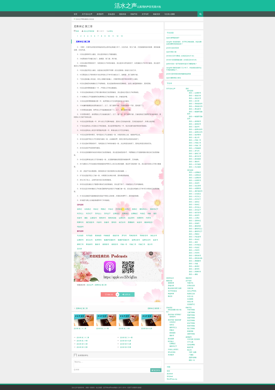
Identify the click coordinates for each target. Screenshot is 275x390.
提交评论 (156, 370)
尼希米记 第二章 (82, 308)
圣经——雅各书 (194, 161)
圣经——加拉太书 (195, 98)
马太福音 (80, 235)
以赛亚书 (93, 218)
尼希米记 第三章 (83, 26)
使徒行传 (116, 235)
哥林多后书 (144, 235)
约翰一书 (124, 244)
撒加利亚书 (148, 222)
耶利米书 (102, 218)
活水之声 (90, 285)
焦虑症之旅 (191, 293)
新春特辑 (190, 331)
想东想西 (171, 339)
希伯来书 (89, 244)
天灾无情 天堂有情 (193, 339)
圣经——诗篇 (193, 263)
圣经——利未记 (194, 204)
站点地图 (99, 387)
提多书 (155, 240)
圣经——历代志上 (195, 207)
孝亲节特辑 (191, 326)
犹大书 (150, 244)
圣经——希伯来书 (195, 109)
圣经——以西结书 (195, 177)
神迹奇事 (171, 293)
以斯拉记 (116, 213)
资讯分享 (190, 301)
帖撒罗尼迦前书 (110, 240)
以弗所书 (80, 240)
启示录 (79, 248)
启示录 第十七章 (125, 344)
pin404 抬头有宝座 (172, 48)
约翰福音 (107, 235)
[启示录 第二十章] (129, 320)
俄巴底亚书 (90, 222)
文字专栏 (145, 14)
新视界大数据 (136, 387)
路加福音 (98, 235)
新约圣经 (190, 91)
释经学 (170, 296)
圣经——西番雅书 (195, 261)
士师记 (127, 209)
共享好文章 (191, 285)
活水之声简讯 (191, 291)
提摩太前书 (136, 240)
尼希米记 (125, 213)
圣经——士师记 (194, 218)
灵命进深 (111, 14)
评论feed (170, 376)
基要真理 (171, 283)
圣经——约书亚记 (195, 245)
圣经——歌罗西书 (195, 135)
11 (113, 36)
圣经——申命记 (194, 239)
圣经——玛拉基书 (195, 237)
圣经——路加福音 (195, 159)
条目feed (170, 374)
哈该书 (139, 222)
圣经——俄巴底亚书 (195, 191)
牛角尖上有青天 (173, 349)
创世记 (79, 209)
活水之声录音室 (89, 31)
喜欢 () (110, 294)
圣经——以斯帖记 (195, 172)
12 (117, 36)
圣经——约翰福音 (195, 148)
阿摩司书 (80, 222)
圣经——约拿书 (194, 250)
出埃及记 (87, 209)
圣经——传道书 (194, 183)
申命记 (111, 209)
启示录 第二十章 (82, 341)
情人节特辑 (191, 328)
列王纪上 (80, 213)
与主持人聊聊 (169, 14)
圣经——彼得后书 (195, 124)
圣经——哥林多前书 (195, 103)
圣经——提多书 (194, 126)
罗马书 (124, 235)
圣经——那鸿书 (194, 269)
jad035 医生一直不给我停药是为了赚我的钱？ (181, 64)
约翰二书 (133, 244)
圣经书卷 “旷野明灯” (174, 314)
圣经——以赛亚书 (195, 180)
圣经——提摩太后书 (195, 132)
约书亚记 (119, 209)
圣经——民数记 (194, 234)
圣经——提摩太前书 (195, 129)
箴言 (155, 213)
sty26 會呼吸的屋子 (172, 38)
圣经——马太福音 (195, 167)
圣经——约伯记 (194, 247)
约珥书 (148, 218)
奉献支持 (156, 14)
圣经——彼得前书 (195, 121)
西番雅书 (131, 222)
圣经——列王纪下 (195, 199)
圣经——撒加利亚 (195, 226)
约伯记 (142, 213)
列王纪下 (89, 213)
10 (109, 36)
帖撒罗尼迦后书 (123, 240)
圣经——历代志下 (195, 210)
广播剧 (191, 355)
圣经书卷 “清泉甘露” (174, 320)
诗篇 (149, 213)
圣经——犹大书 (194, 137)
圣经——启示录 (194, 101)
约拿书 (99, 222)
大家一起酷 (192, 352)
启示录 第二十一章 (126, 337)
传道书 (79, 218)
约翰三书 (142, 244)
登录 (168, 371)
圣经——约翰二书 (195, 145)
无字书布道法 (172, 291)
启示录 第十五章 (125, 347)
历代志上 (98, 213)
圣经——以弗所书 (195, 93)
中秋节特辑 (191, 310)
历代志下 (107, 213)
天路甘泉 (190, 288)
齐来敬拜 (171, 355)
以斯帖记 (134, 213)
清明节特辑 (191, 334)
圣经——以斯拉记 (195, 175)
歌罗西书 (98, 240)
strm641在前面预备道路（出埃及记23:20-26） (182, 60)
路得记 (134, 209)
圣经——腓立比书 (195, 156)
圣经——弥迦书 (194, 223)
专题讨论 (190, 283)
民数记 (103, 209)
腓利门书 (80, 244)
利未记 (96, 209)
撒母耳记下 (154, 209)
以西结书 (122, 218)
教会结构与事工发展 (174, 288)
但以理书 (131, 218)
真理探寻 (100, 14)
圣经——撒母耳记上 (195, 228)
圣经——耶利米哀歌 (195, 258)
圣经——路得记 (194, 266)
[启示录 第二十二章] (84, 320)
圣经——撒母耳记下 (195, 231)
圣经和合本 (170, 278)
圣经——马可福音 (195, 164)
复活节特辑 (191, 320)
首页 (75, 14)
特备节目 (134, 14)
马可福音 (89, 235)
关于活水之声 (87, 14)
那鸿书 (114, 222)
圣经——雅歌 (193, 274)
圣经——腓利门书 (195, 153)
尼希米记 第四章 (153, 308)
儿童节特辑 (191, 312)
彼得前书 (105, 244)
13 (121, 36)
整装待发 (122, 14)
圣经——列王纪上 (195, 196)
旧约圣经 (190, 170)
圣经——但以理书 (195, 186)
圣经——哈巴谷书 (195, 212)
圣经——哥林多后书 (195, 106)
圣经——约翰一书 (195, 140)
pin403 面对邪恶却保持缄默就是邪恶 (178, 74)
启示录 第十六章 (82, 347)
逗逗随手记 (191, 304)
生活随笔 (190, 299)
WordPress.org (172, 379)
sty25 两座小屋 (171, 52)
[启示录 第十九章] (151, 320)
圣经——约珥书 (194, 253)
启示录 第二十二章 (83, 337)
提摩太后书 (146, 240)
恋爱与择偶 (192, 357)
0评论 (111, 31)
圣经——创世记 (194, 202)
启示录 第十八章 (82, 344)
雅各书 (97, 244)
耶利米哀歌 (112, 218)
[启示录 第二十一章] (106, 320)
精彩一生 (192, 360)
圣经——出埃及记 (195, 194)
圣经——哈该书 (194, 215)
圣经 (77, 31)
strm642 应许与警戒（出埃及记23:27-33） (180, 56)
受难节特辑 (191, 315)
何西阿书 (140, 218)
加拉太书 (153, 235)
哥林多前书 (133, 235)
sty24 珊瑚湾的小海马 (173, 78)
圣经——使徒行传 (195, 95)
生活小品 (190, 296)
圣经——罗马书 (194, 151)
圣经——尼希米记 (195, 220)
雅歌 (86, 218)
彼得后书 (115, 244)
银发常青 (190, 347)
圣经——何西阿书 (195, 188)
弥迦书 (106, 222)
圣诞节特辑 (191, 318)
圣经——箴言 (193, 242)
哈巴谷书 (122, 222)
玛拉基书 (80, 226)
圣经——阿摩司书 (195, 271)
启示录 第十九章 (125, 341)
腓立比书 (89, 240)
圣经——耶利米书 (195, 255)
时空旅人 (171, 341)
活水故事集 (191, 344)
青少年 (189, 350)
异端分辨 (171, 285)
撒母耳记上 (144, 209)
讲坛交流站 (171, 352)
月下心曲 (190, 342)
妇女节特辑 (191, 323)
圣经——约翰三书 (195, 143)
